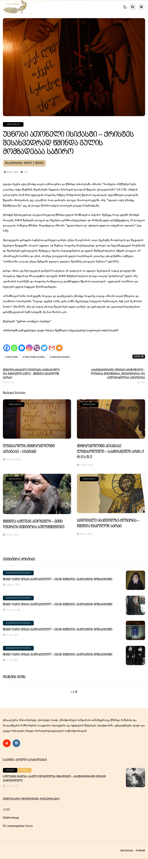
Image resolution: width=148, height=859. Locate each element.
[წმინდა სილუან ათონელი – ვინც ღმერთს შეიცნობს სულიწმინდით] (37, 494)
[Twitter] (44, 344)
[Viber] (36, 344)
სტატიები (10, 770)
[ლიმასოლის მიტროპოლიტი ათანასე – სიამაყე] (37, 419)
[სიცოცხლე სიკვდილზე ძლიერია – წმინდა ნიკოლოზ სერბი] (111, 493)
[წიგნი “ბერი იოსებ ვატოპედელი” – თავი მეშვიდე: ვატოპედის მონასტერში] (135, 580)
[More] (59, 344)
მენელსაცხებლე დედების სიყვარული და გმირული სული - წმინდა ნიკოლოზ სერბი (31, 375)
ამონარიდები (13, 124)
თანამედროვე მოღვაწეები (18, 573)
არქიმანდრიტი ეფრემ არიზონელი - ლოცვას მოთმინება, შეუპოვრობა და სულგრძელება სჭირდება (118, 375)
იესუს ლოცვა (12, 357)
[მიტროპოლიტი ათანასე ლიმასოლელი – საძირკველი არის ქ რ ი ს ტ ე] (111, 419)
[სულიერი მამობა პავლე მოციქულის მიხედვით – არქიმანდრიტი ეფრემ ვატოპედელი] (135, 777)
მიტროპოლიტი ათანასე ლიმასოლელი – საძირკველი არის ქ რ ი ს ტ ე (110, 451)
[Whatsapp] (14, 344)
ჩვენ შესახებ (126, 850)
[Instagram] (29, 344)
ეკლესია (24, 770)
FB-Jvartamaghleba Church (18, 826)
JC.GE (6, 809)
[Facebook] (6, 344)
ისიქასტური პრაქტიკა (61, 357)
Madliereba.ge (11, 817)
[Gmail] (51, 344)
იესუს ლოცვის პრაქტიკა (35, 357)
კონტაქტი (140, 850)
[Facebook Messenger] (21, 344)
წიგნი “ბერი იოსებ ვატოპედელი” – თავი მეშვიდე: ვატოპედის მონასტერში (57, 579)
